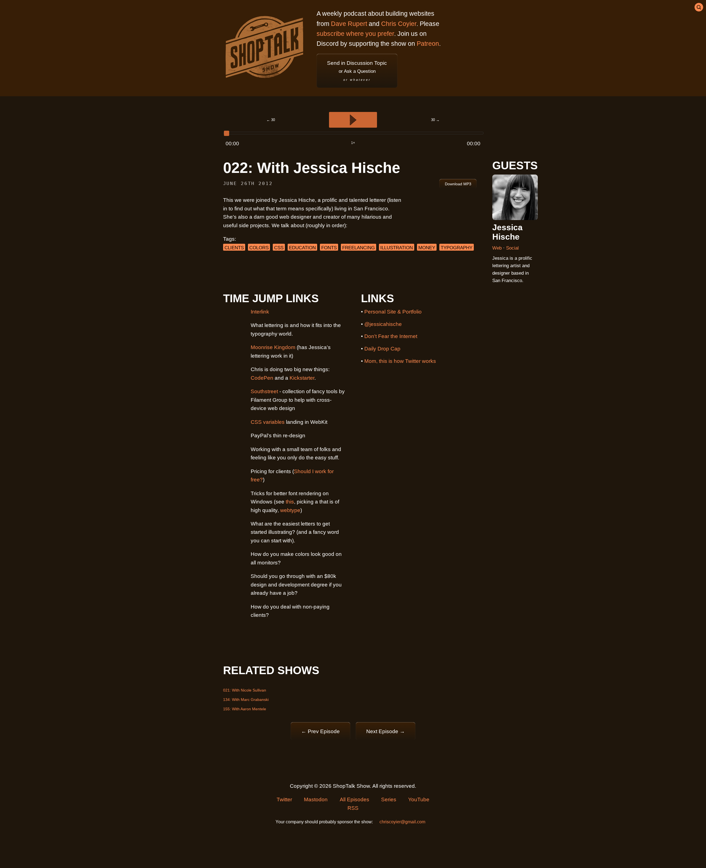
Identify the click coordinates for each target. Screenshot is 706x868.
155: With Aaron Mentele (244, 709)
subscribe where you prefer (355, 33)
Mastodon (316, 799)
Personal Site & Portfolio (393, 312)
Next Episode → (385, 731)
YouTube (418, 799)
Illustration (396, 247)
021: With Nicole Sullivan (244, 690)
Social (512, 248)
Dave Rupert (349, 23)
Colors (259, 247)
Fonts (329, 247)
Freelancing (358, 247)
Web (497, 248)
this (290, 502)
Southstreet (264, 391)
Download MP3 (458, 184)
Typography (456, 247)
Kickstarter (302, 378)
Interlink (260, 312)
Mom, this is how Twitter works (400, 361)
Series (388, 799)
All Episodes (354, 799)
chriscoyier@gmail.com (402, 821)
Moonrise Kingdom (273, 347)
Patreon (428, 43)
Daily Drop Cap (382, 349)
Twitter (284, 799)
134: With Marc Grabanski (246, 699)
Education (302, 247)
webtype (290, 510)
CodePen (262, 378)
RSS (353, 808)
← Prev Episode (320, 731)
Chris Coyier (398, 23)
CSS (279, 247)
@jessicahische (383, 324)
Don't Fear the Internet (390, 336)
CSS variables (268, 422)
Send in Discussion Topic (357, 70)
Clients (234, 247)
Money (426, 247)
